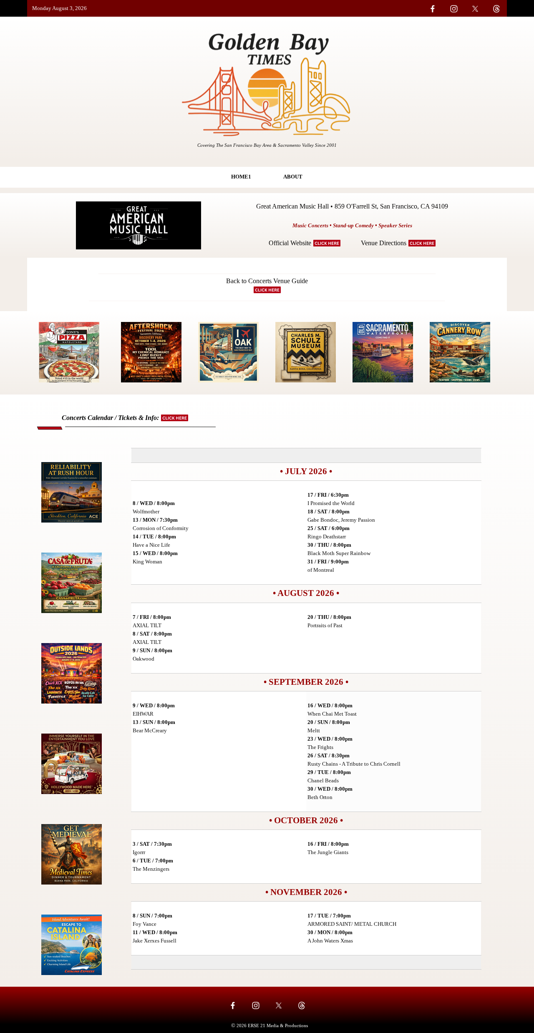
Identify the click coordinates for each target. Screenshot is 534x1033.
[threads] (301, 1005)
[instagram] (255, 1005)
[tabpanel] (89, 8)
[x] (278, 1005)
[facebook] (232, 1005)
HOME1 (241, 176)
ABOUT (292, 176)
